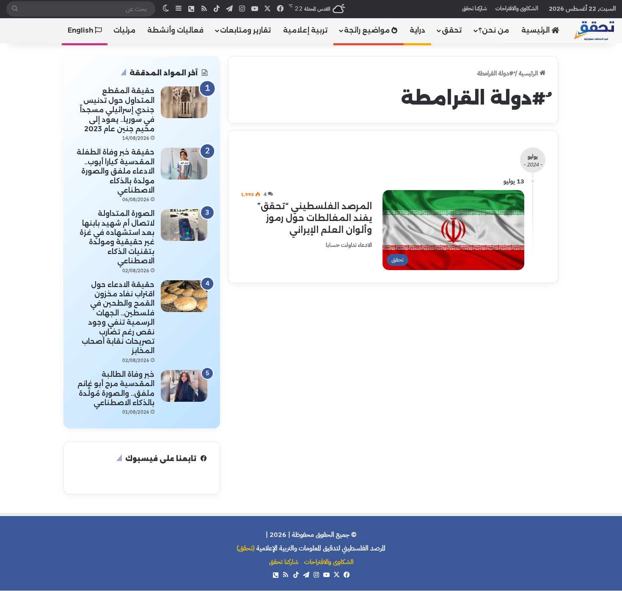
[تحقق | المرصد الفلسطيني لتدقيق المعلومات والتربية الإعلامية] (594, 30)
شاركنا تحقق (474, 8)
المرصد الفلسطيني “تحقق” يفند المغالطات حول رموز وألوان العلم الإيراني (314, 218)
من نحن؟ (494, 30)
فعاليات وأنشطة (175, 30)
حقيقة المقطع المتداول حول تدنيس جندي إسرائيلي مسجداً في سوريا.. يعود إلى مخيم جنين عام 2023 (117, 110)
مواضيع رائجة (367, 30)
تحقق (452, 30)
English (81, 30)
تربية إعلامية (305, 30)
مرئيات (124, 30)
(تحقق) (246, 548)
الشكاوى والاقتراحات (516, 8)
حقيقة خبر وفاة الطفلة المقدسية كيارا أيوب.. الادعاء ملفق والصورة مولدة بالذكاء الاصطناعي (115, 171)
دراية (417, 30)
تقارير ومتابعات (245, 30)
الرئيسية (536, 30)
